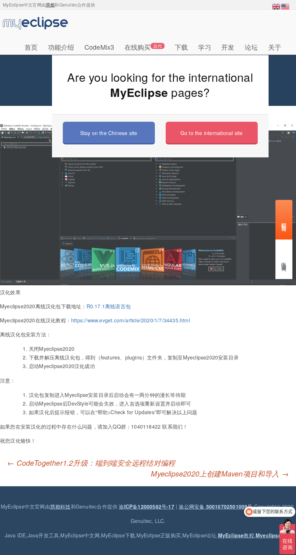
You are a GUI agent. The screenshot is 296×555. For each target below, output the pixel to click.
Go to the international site (211, 132)
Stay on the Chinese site (109, 132)
